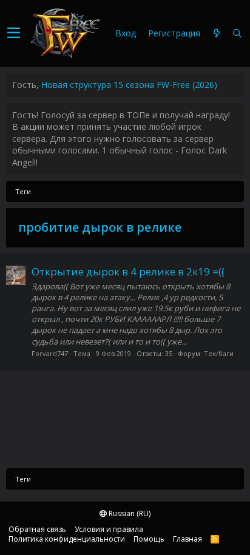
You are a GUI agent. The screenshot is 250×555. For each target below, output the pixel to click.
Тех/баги (219, 353)
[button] (13, 33)
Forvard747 (50, 353)
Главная (187, 539)
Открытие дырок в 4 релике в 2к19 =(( (128, 271)
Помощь (148, 539)
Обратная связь (37, 529)
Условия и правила (109, 529)
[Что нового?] (216, 33)
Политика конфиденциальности (66, 539)
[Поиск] (237, 33)
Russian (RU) (128, 513)
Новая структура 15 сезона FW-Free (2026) (129, 84)
